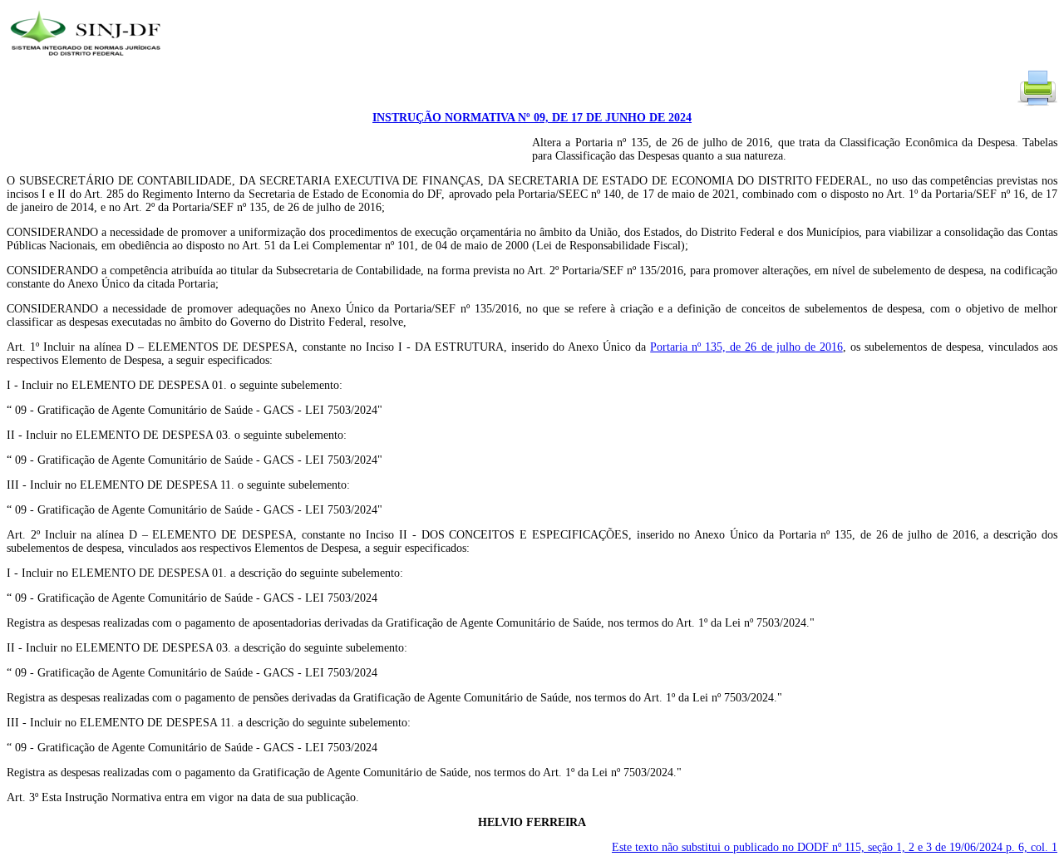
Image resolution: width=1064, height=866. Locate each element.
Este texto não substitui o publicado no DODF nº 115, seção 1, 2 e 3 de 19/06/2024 (834, 847)
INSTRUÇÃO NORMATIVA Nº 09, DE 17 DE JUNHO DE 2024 (532, 117)
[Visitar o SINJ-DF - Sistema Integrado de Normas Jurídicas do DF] (88, 61)
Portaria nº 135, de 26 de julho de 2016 (746, 347)
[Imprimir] (1037, 104)
